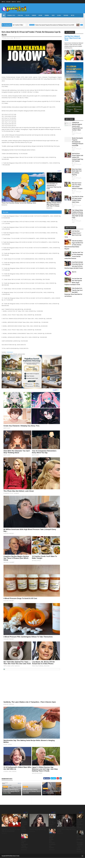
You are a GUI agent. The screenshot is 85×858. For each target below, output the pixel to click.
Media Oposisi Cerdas (14, 855)
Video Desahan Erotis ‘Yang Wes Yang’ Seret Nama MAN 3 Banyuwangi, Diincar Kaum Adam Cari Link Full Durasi (73, 292)
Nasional (66, 15)
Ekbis (53, 15)
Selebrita (21, 19)
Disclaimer (8, 1)
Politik (27, 15)
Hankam (34, 15)
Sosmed (28, 19)
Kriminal (47, 15)
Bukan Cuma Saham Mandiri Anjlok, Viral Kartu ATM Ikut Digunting (51, 792)
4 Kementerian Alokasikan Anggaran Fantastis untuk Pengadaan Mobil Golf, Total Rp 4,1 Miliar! (11, 791)
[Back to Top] (82, 856)
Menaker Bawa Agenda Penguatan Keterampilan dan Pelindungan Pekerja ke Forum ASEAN (29, 25)
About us (3, 1)
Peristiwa (20, 15)
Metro (72, 15)
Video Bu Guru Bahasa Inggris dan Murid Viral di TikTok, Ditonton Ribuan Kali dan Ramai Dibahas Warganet (73, 245)
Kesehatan (13, 19)
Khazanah (5, 19)
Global (59, 15)
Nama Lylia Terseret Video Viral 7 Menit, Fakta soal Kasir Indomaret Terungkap (77, 185)
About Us (74, 272)
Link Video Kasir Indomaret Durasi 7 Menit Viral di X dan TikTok (72, 38)
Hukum (40, 15)
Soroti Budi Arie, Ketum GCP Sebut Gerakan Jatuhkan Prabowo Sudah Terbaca (77, 199)
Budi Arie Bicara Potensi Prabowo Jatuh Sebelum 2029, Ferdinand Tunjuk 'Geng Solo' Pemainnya (77, 157)
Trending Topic (11, 15)
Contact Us (14, 1)
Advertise (19, 1)
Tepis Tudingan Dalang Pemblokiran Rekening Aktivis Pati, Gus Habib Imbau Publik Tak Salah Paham (77, 213)
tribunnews (10, 352)
